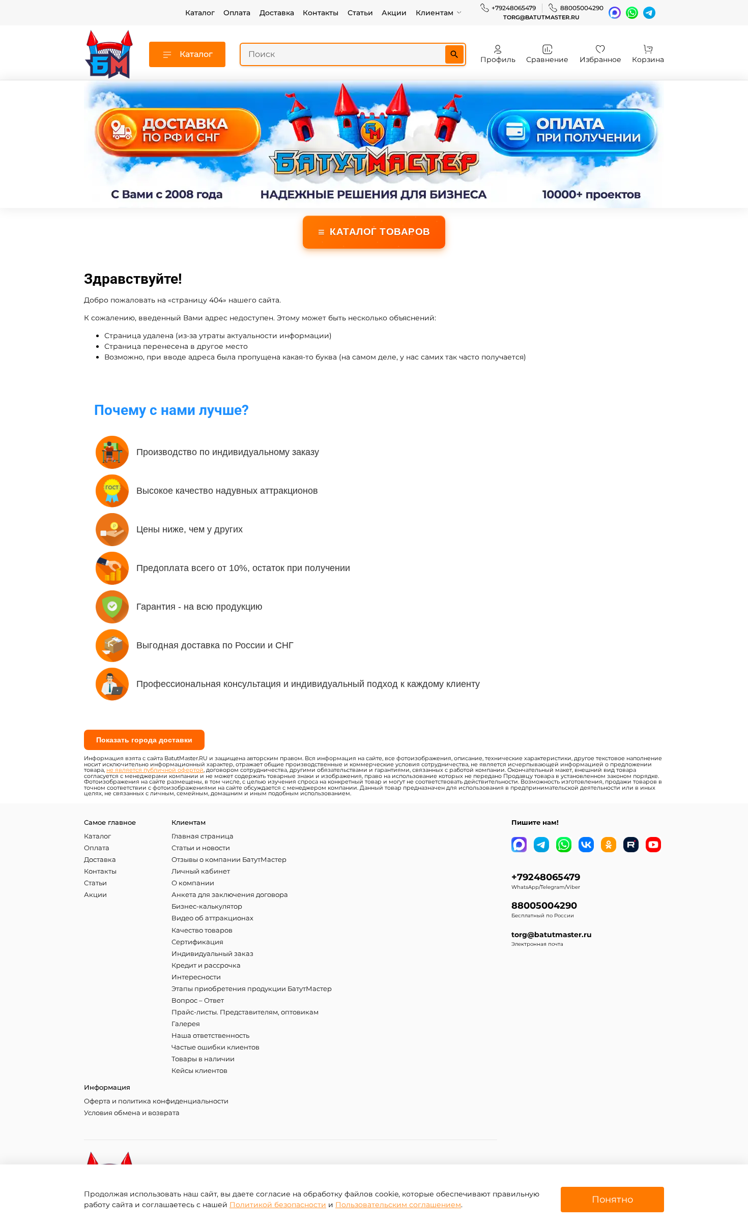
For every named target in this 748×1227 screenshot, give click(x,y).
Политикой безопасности (277, 1204)
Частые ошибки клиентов (215, 1047)
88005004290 (581, 8)
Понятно (612, 1199)
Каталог (200, 12)
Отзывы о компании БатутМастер (228, 859)
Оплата (236, 12)
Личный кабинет (200, 871)
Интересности (196, 977)
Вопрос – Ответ (197, 1000)
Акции (394, 12)
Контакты (320, 12)
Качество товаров (202, 930)
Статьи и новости (200, 848)
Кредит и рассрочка (206, 965)
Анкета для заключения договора (229, 895)
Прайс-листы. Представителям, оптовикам (245, 1012)
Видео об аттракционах (212, 918)
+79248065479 (514, 8)
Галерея (185, 1024)
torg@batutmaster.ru (541, 17)
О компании (192, 883)
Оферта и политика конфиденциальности (156, 1101)
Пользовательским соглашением (398, 1204)
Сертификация (197, 942)
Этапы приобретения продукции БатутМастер (251, 989)
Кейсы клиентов (199, 1070)
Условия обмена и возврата (132, 1113)
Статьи (360, 12)
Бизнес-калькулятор (206, 906)
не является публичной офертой (155, 770)
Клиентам (434, 12)
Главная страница (202, 836)
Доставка (277, 12)
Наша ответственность (210, 1035)
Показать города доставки (144, 740)
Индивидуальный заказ (212, 953)
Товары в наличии (203, 1059)
